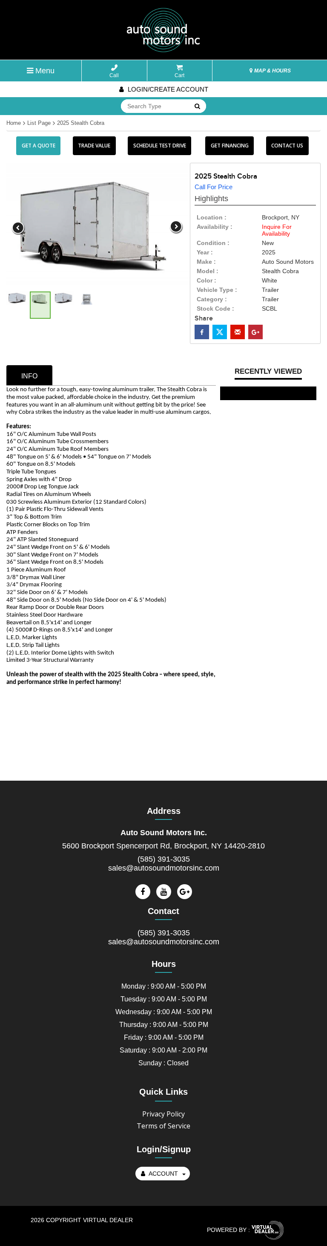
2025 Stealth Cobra (80, 123)
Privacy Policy (163, 1114)
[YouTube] (163, 891)
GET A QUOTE (38, 145)
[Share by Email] (237, 332)
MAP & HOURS (272, 71)
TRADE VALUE (94, 145)
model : (207, 271)
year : (205, 252)
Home (13, 123)
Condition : (213, 242)
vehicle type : (217, 289)
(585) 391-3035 (164, 859)
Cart (179, 75)
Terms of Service (163, 1126)
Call (114, 75)
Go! (197, 107)
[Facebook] (142, 891)
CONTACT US (287, 145)
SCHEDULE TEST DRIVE (159, 145)
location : (212, 217)
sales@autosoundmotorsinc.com (163, 868)
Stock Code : (215, 308)
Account (163, 1173)
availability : (214, 226)
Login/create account (167, 89)
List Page (39, 123)
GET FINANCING (230, 145)
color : (206, 280)
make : (206, 261)
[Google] (184, 891)
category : (212, 299)
